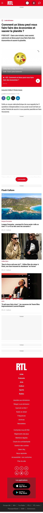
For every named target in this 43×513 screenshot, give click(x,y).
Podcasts (21, 378)
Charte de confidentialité (21, 442)
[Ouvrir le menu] (2, 3)
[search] (39, 3)
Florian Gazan (18, 90)
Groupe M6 (6, 505)
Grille (21, 374)
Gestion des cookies (21, 446)
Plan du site (21, 461)
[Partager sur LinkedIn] (18, 98)
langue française (7, 221)
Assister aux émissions (21, 400)
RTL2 (29, 505)
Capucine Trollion (7, 90)
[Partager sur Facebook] (4, 98)
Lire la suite (21, 179)
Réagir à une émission (21, 404)
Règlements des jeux (21, 434)
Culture (21, 386)
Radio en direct (21, 412)
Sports (21, 390)
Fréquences (22, 416)
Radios (21, 394)
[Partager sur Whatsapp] (8, 98)
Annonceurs (31, 509)
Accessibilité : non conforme (22, 457)
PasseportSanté (13, 509)
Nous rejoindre (21, 453)
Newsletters (21, 424)
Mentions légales (22, 438)
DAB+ (23, 509)
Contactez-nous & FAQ (21, 430)
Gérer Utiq (21, 449)
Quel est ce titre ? (22, 408)
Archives (21, 420)
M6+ (14, 505)
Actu (21, 382)
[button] (27, 3)
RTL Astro (36, 505)
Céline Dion (5, 261)
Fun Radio (21, 505)
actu (3, 301)
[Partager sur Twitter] (13, 98)
